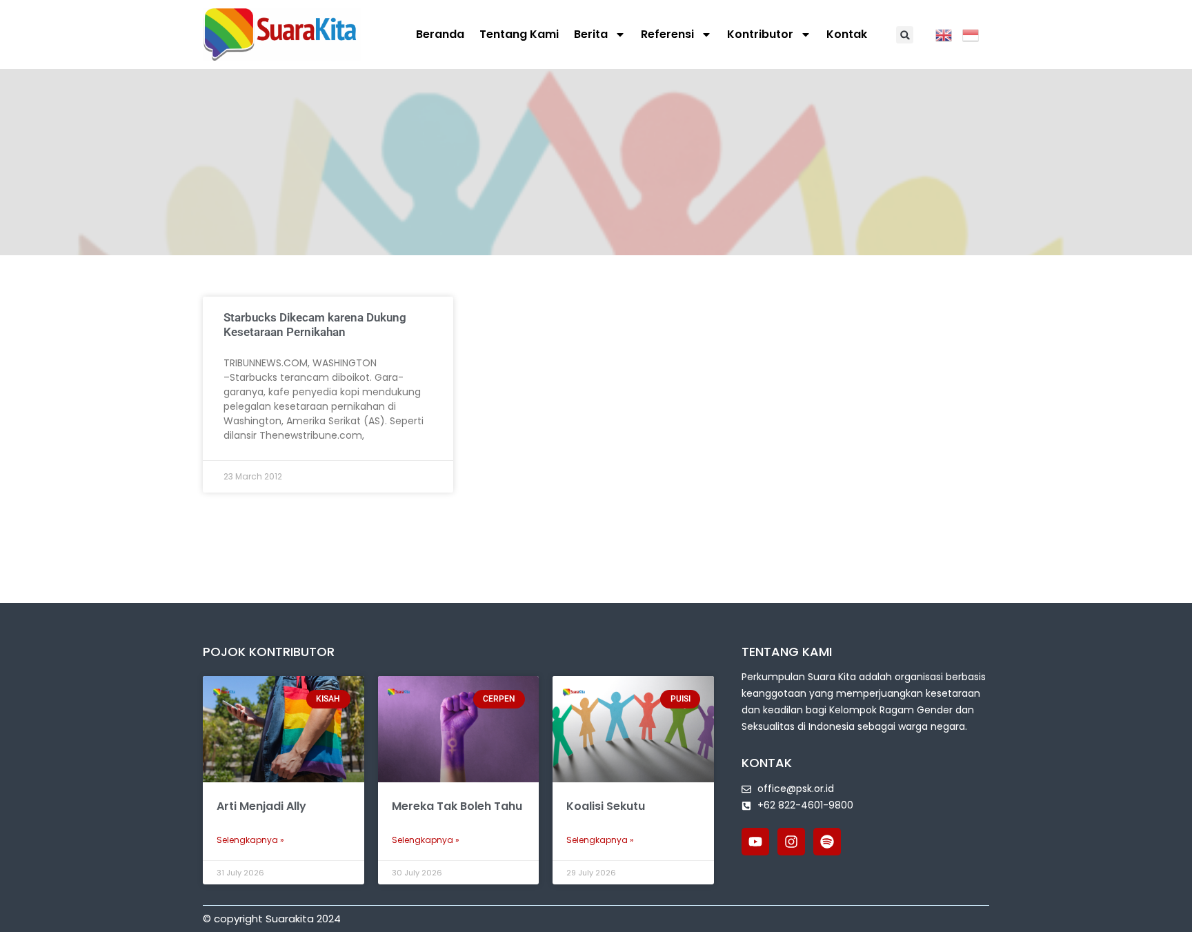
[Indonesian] (975, 34)
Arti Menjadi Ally (261, 806)
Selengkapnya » (250, 840)
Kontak (846, 34)
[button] (904, 34)
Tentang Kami (519, 34)
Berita (591, 34)
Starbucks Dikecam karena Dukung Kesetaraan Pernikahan (314, 324)
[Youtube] (755, 841)
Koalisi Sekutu (605, 806)
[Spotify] (827, 841)
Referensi (667, 34)
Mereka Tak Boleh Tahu (457, 806)
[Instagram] (791, 841)
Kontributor (760, 34)
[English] (948, 34)
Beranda (440, 34)
